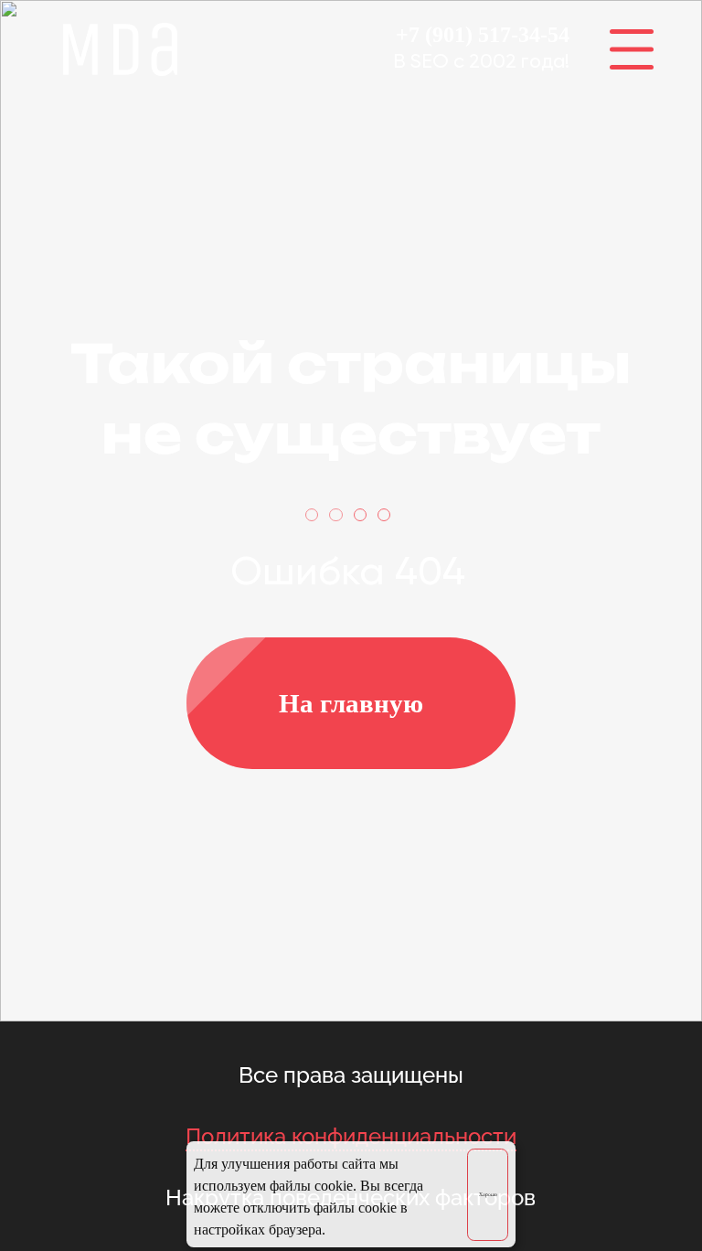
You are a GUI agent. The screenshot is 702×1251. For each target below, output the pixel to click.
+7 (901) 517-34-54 (482, 35)
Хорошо (488, 1194)
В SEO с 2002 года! (481, 62)
